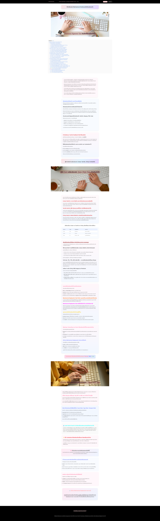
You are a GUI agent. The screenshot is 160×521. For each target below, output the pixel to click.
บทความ (78, 1)
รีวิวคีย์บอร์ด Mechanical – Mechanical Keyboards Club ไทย (67, 1)
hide (53, 40)
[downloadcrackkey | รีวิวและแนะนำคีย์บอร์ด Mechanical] (53, 1)
